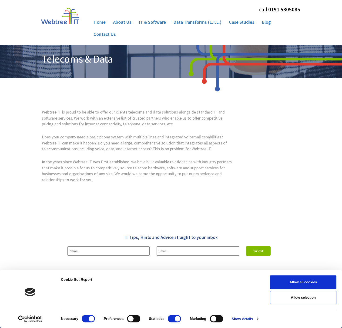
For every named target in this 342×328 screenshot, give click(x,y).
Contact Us (105, 34)
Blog (266, 22)
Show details (242, 319)
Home (100, 22)
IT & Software (152, 22)
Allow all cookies (303, 282)
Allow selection (303, 297)
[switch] (133, 318)
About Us (122, 22)
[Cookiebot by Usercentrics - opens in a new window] (30, 318)
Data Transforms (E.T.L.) (197, 22)
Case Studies (241, 22)
